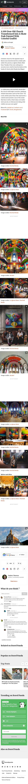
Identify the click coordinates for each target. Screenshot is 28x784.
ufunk (11, 109)
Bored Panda (7, 762)
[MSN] (17, 766)
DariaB (5, 620)
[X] (10, 766)
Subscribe (14, 736)
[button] (23, 663)
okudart (12, 275)
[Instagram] (5, 766)
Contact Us (8, 773)
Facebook (4, 109)
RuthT (8, 610)
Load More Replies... (11, 636)
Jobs (3, 773)
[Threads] (15, 766)
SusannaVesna (7, 597)
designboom (17, 109)
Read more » (14, 581)
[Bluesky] (12, 766)
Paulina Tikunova (9, 46)
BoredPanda (9, 2)
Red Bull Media (14, 166)
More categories (8, 725)
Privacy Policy (20, 777)
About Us (24, 770)
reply (10, 601)
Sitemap (15, 773)
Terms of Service (6, 779)
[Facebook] (2, 766)
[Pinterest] (7, 766)
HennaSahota (7, 603)
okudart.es (10, 107)
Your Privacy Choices (7, 770)
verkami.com (18, 107)
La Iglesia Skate (14, 189)
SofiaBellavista (10, 629)
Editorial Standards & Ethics (8, 777)
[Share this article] (24, 53)
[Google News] (20, 766)
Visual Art (11, 28)
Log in (24, 2)
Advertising (17, 770)
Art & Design (4, 28)
